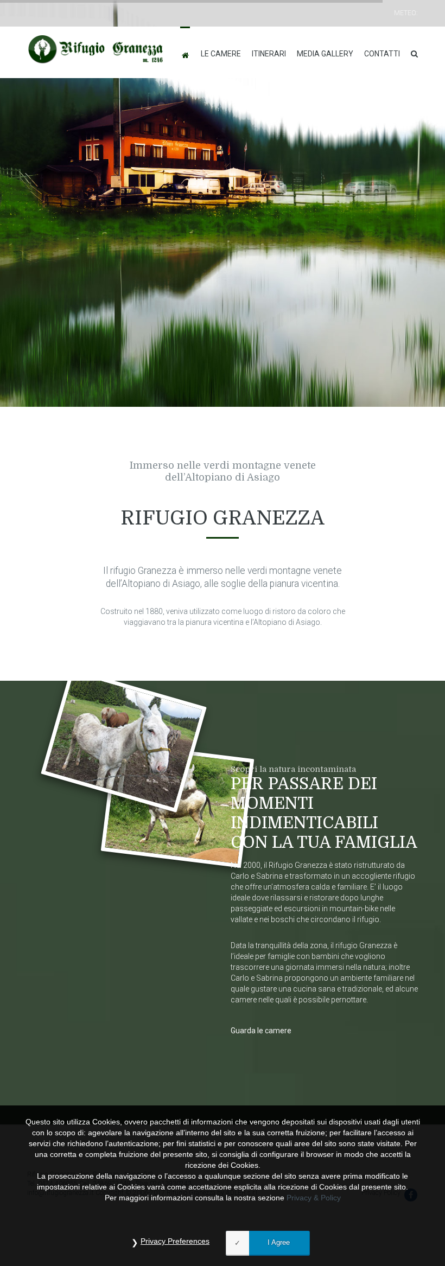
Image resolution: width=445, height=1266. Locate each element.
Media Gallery (325, 53)
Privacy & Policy (314, 1197)
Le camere (221, 53)
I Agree (279, 1242)
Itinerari (269, 53)
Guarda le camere (261, 1030)
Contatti (382, 53)
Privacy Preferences (175, 1241)
